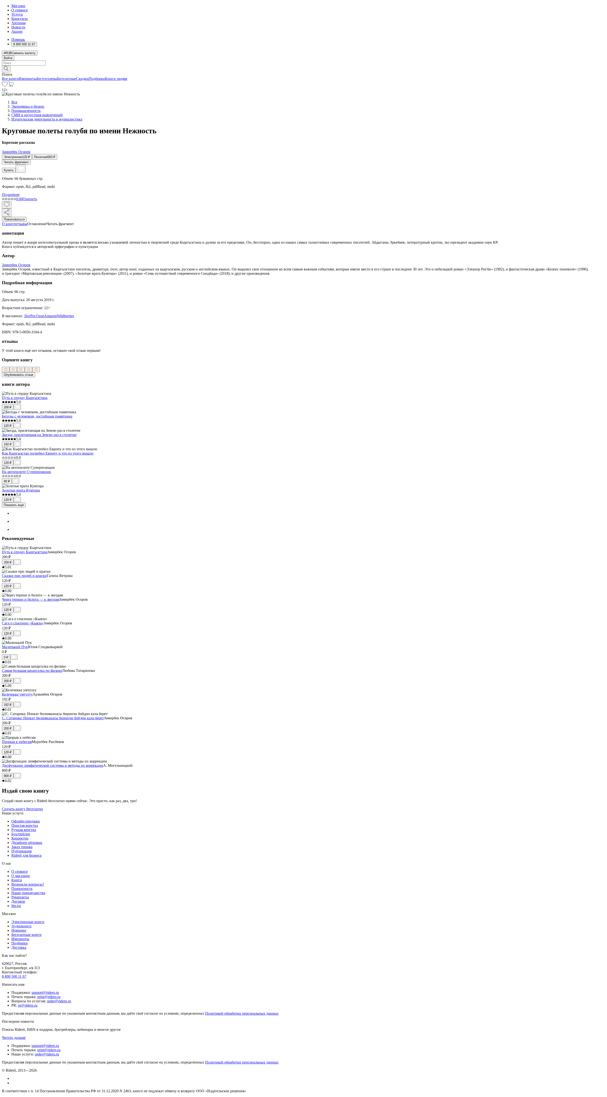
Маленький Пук (15, 647)
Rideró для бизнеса (26, 855)
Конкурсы (19, 19)
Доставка (18, 947)
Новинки (18, 930)
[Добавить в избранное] (6, 205)
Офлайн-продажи (25, 821)
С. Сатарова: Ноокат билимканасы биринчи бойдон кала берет (53, 718)
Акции (17, 31)
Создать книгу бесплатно (22, 809)
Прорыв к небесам (17, 742)
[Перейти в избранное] (5, 86)
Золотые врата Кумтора (21, 490)
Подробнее (11, 195)
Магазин (18, 6)
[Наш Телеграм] (13, 1083)
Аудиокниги (21, 926)
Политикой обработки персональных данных (242, 1013)
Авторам (18, 23)
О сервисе (19, 10)
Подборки (97, 79)
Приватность (21, 889)
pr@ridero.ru (27, 1005)
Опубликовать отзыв (18, 375)
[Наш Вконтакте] (13, 1078)
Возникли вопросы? (27, 884)
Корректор (19, 838)
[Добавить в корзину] (21, 169)
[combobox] (303, 62)
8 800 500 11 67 (14, 976)
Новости (18, 27)
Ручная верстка (23, 830)
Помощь (18, 39)
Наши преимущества (28, 893)
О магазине (20, 876)
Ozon (40, 316)
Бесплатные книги (26, 935)
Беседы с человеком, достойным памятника (37, 416)
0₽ (6, 657)
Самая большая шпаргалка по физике (32, 671)
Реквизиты (20, 897)
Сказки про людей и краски (24, 576)
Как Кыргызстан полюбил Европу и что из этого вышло (47, 453)
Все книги (10, 79)
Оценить (30, 199)
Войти (8, 58)
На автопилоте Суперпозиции (26, 472)
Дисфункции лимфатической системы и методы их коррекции (52, 765)
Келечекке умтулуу (17, 694)
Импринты (28, 79)
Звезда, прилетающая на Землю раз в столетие (39, 435)
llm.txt (16, 906)
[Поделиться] (6, 213)
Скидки (82, 79)
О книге (8, 224)
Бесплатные (66, 79)
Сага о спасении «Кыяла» (23, 623)
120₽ (8, 426)
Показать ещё (14, 505)
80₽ (7, 481)
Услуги (17, 14)
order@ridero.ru (59, 1001)
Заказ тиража (21, 847)
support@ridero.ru (45, 992)
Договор (18, 901)
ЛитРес (30, 316)
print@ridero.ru (48, 997)
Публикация (21, 851)
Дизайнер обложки (26, 843)
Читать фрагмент (16, 162)
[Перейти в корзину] (11, 86)
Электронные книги (27, 922)
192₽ (8, 444)
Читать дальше (14, 1038)
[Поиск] (6, 68)
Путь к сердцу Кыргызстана (24, 398)
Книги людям (116, 79)
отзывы (21, 224)
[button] (303, 68)
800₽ (8, 776)
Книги (16, 880)
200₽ (8, 407)
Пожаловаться (14, 219)
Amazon (50, 316)
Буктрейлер (20, 834)
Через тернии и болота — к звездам (30, 599)
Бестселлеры (47, 79)
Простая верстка (24, 825)
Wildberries (65, 316)
